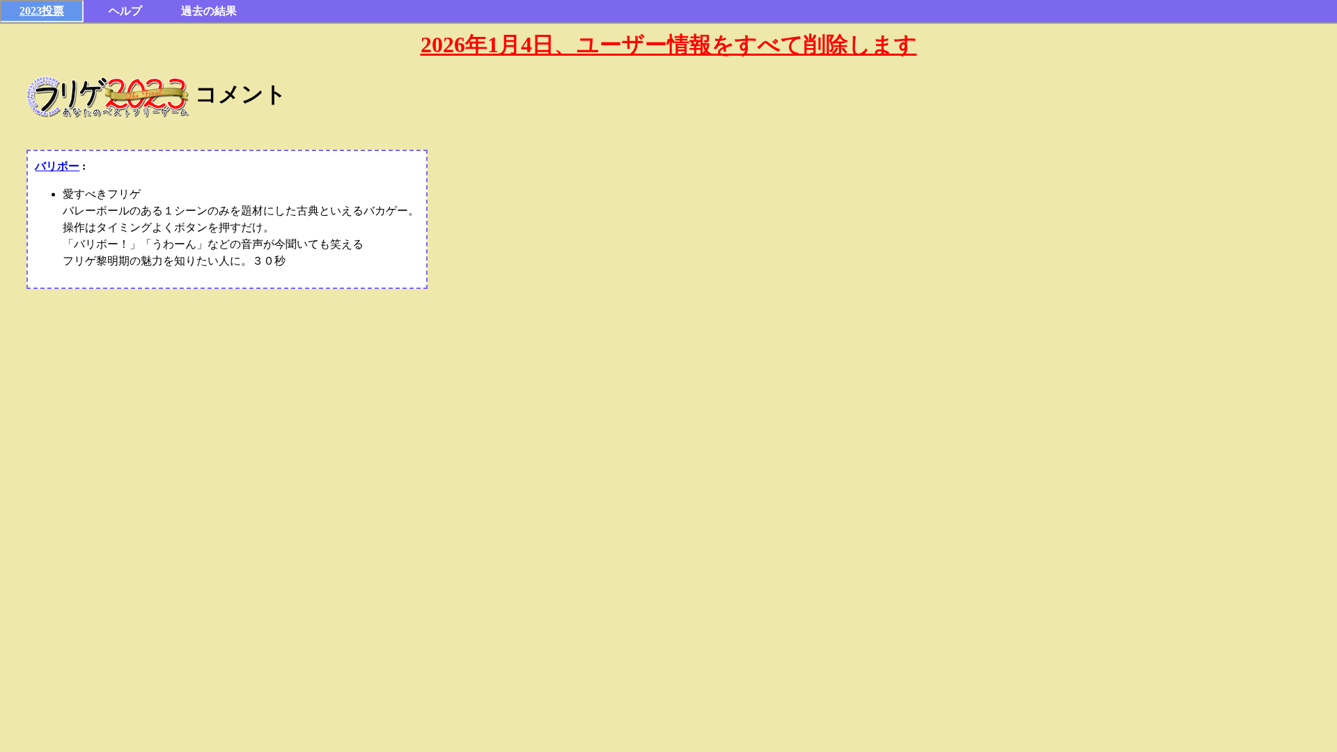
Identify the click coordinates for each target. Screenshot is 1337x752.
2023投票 (41, 11)
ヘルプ (125, 11)
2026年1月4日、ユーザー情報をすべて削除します (669, 44)
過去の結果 (209, 11)
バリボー (57, 166)
